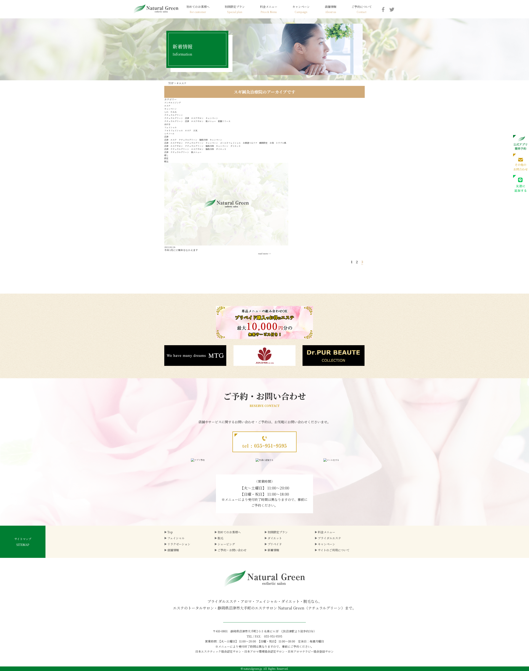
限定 (166, 158)
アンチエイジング (172, 102)
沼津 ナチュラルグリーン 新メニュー (182, 152)
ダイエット (275, 538)
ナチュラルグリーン (173, 114)
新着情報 (273, 550)
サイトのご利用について (333, 550)
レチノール (169, 133)
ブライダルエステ (329, 538)
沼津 (166, 136)
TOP (170, 83)
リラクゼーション (178, 544)
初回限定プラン (235, 9)
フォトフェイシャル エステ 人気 (180, 130)
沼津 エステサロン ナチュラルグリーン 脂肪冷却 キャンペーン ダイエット (202, 145)
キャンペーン (301, 9)
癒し (166, 155)
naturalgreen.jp (252, 668)
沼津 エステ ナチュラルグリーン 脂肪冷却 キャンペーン (193, 139)
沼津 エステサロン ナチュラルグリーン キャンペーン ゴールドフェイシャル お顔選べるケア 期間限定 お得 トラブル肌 (225, 142)
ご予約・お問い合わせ (232, 550)
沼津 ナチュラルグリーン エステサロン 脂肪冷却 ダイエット (195, 149)
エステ (167, 105)
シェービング (226, 544)
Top (170, 532)
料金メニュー (268, 9)
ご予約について (361, 9)
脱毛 (220, 538)
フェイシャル (170, 127)
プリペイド (275, 544)
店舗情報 (330, 9)
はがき (167, 124)
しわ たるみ (170, 111)
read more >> (264, 253)
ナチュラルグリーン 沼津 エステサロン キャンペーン (191, 118)
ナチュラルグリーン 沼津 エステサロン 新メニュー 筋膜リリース (197, 121)
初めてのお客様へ (198, 9)
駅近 (166, 161)
